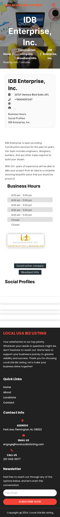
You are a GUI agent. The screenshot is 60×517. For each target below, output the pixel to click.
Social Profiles (16, 118)
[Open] (53, 5)
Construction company (30, 265)
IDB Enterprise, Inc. (19, 122)
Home (7, 54)
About (7, 392)
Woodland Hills (26, 58)
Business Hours (17, 114)
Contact (8, 402)
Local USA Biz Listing (23, 5)
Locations (9, 397)
